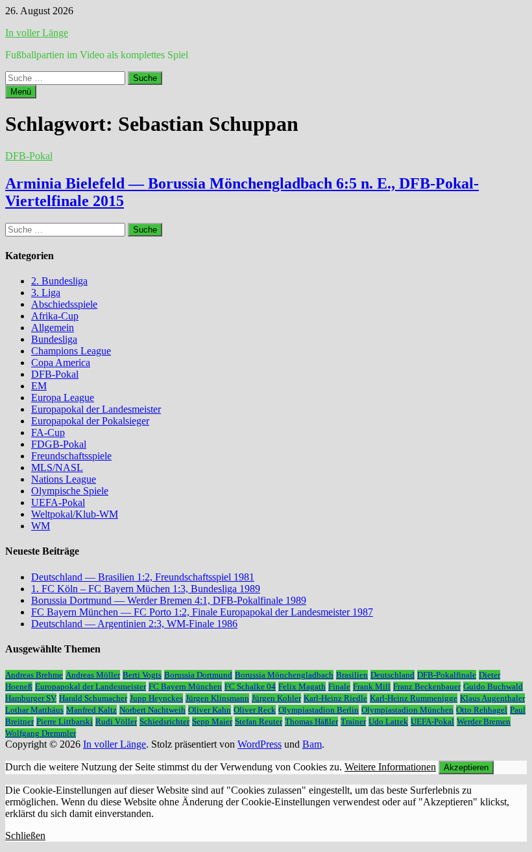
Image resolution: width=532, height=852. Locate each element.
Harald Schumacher (93, 698)
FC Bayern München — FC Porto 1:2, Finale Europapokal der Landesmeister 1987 (202, 611)
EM (39, 385)
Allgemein (52, 327)
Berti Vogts (142, 675)
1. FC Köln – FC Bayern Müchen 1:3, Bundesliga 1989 (145, 588)
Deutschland (392, 675)
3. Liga (45, 292)
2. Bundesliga (59, 280)
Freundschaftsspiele (71, 455)
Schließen (25, 835)
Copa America (60, 362)
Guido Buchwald (493, 686)
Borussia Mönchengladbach (284, 675)
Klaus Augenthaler (492, 698)
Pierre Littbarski (64, 721)
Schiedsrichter (164, 721)
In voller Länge (36, 32)
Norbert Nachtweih (152, 710)
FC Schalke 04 (250, 686)
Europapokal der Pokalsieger (90, 420)
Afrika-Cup (55, 315)
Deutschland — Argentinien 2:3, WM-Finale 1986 (134, 623)
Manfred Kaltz (91, 710)
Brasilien (352, 675)
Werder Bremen (484, 721)
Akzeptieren (466, 767)
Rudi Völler (116, 721)
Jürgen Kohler (276, 698)
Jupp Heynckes (156, 698)
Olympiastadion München (407, 710)
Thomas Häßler (311, 721)
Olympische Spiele (69, 490)
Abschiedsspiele (64, 304)
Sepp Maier (212, 721)
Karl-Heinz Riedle (335, 698)
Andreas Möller (93, 675)
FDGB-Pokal (58, 444)
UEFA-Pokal (58, 502)
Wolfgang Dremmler (40, 733)
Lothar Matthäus (34, 710)
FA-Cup (48, 432)
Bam (312, 744)
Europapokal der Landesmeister (96, 409)
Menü (20, 92)
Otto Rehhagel (481, 710)
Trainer (353, 721)
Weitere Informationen (390, 766)
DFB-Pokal (29, 155)
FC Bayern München (185, 686)
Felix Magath (302, 686)
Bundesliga (54, 339)
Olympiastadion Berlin (318, 710)
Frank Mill (372, 686)
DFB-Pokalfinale (446, 675)
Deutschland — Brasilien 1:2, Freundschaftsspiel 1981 (142, 576)
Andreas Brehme (34, 675)
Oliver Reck (255, 710)
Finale (339, 686)
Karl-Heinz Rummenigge (413, 698)
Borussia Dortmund (198, 675)
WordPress (259, 744)
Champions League (71, 350)
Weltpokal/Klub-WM (74, 514)
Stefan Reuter (258, 721)
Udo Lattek (388, 721)
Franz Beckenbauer (427, 686)
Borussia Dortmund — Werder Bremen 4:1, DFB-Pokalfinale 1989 (168, 600)
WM (40, 525)
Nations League (63, 479)
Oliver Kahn (209, 710)
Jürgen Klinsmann (217, 698)
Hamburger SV (30, 698)
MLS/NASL (57, 467)
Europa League (62, 397)
